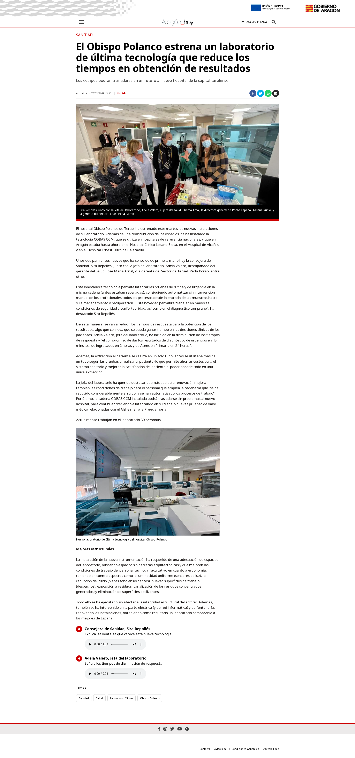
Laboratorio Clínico (121, 698)
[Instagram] (165, 729)
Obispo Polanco (150, 698)
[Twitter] (172, 729)
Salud (99, 698)
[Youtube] (179, 729)
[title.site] (322, 8)
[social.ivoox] (187, 729)
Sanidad (122, 93)
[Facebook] (159, 729)
